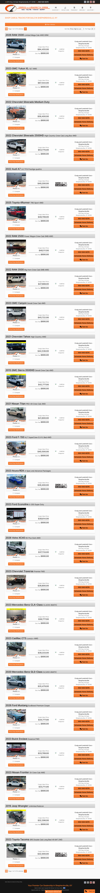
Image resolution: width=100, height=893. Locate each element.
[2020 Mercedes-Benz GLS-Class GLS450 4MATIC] (16, 682)
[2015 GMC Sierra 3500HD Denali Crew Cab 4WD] (16, 381)
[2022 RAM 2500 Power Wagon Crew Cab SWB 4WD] (16, 247)
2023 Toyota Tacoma (34, 839)
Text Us (85, 58)
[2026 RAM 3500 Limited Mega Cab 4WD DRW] (16, 46)
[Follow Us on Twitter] (88, 2)
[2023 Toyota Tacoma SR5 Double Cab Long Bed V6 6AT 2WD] (16, 850)
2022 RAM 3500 (27, 269)
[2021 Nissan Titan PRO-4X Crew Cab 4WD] (16, 414)
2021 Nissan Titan (26, 403)
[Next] (25, 28)
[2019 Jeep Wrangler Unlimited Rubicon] (16, 817)
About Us (9, 881)
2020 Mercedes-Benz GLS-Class (31, 671)
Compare (17, 57)
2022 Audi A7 (24, 169)
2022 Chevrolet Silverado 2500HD (41, 135)
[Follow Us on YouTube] (91, 2)
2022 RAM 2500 (29, 236)
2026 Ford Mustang (28, 705)
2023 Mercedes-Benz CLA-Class (31, 604)
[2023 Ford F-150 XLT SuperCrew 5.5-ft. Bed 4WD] (16, 448)
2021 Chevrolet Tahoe (26, 336)
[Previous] (6, 28)
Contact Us (14, 881)
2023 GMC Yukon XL (21, 68)
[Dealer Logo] (27, 8)
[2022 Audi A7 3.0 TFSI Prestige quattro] (16, 180)
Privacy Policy (19, 881)
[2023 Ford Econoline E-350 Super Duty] (16, 515)
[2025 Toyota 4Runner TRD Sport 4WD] (16, 213)
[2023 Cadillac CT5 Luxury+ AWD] (16, 649)
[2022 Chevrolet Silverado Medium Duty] (16, 113)
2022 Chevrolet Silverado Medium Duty (28, 102)
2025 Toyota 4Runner (24, 202)
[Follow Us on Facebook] (85, 2)
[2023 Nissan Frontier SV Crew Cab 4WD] (16, 783)
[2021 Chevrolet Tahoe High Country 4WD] (16, 347)
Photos (16, 54)
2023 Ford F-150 (28, 437)
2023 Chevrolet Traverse (25, 571)
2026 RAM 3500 (27, 35)
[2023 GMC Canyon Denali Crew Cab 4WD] (16, 314)
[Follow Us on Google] (94, 2)
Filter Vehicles (50, 24)
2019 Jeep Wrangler (25, 805)
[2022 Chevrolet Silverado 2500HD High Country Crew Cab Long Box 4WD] (16, 146)
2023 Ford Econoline (25, 504)
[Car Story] (61, 354)
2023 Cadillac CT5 (22, 638)
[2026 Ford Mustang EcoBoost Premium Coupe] (16, 716)
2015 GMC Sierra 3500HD (29, 370)
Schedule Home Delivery (83, 55)
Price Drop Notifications (16, 61)
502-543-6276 (43, 2)
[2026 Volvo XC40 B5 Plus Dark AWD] (16, 548)
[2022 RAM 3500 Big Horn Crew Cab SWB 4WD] (16, 280)
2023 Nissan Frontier (25, 772)
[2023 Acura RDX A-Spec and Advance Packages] (16, 481)
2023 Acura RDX (28, 470)
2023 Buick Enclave (22, 738)
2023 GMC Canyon (25, 303)
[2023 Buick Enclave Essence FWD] (16, 750)
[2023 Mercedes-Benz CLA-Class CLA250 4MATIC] (16, 615)
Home (6, 881)
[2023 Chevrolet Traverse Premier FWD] (16, 582)
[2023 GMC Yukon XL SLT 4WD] (16, 79)
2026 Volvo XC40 (23, 537)
